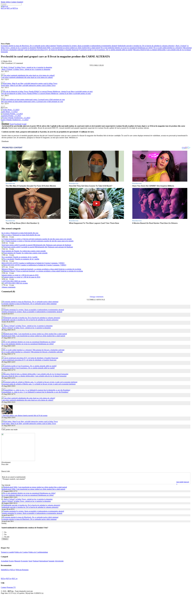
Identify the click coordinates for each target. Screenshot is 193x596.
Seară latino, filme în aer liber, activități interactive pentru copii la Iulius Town (28, 85)
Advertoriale (59, 561)
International (43, 561)
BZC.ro (9, 8)
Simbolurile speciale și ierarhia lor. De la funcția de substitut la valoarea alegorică (146, 46)
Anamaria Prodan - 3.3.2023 (11, 116)
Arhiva (8, 2)
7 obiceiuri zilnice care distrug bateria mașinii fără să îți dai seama (24, 415)
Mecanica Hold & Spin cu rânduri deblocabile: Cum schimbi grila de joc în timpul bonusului (33, 376)
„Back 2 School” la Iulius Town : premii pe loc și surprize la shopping (25, 69)
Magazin (17, 561)
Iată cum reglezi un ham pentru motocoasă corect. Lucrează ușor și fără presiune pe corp (32, 101)
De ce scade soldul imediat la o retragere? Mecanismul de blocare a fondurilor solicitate (32, 352)
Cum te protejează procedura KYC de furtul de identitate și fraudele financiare (51, 50)
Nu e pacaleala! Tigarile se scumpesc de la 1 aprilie (19, 257)
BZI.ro (12, 570)
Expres (11, 561)
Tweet (11, 124)
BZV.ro (15, 8)
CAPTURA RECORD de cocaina (14, 281)
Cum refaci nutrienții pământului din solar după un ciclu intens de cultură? (27, 77)
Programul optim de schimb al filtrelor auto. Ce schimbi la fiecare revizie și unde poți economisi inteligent (38, 384)
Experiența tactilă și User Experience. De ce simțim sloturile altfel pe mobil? (106, 50)
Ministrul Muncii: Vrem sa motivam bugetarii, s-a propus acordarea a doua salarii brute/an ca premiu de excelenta (41, 269)
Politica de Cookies (21, 552)
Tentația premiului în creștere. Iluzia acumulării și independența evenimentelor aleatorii (86, 46)
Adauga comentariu (8, 287)
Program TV (11, 587)
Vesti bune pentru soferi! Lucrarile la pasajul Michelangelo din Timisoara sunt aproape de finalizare (36, 245)
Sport (30, 561)
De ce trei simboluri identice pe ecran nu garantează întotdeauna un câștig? (127, 48)
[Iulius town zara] (18, 460)
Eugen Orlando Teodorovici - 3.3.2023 (14, 120)
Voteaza (5, 539)
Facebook (17, 124)
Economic (24, 561)
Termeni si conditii (7, 552)
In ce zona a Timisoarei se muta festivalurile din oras (20, 233)
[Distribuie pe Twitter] (4, 73)
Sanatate (51, 561)
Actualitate (4, 561)
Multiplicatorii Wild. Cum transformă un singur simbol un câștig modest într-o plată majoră (68, 48)
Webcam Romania (22, 570)
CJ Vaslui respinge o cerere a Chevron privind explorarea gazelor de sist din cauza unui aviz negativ (37, 239)
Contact (13, 2)
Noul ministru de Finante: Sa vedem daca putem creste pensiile (24, 251)
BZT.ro (3, 8)
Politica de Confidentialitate (38, 552)
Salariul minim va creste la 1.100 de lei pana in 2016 (20, 275)
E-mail (24, 124)
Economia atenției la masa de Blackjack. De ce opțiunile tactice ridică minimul (28, 46)
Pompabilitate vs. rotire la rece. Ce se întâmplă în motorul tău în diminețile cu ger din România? (34, 392)
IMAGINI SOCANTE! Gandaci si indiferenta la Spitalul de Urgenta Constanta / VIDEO (33, 263)
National (36, 561)
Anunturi (20, 2)
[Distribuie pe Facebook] (2, 73)
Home (3, 2)
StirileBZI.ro (5, 570)
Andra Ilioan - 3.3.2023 (9, 112)
